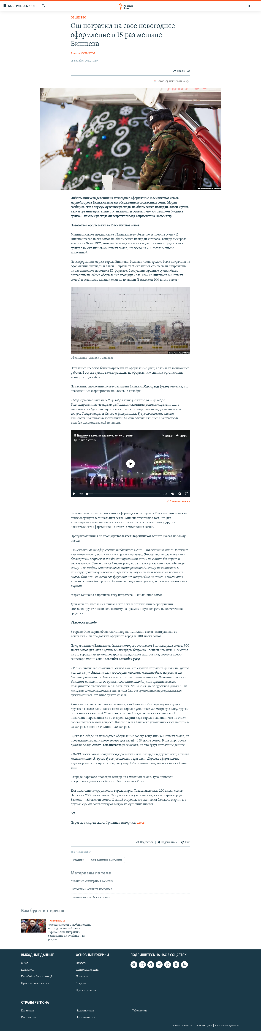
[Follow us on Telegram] (159, 964)
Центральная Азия (87, 970)
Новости (81, 963)
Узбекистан (139, 1010)
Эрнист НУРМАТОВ (83, 53)
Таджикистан (85, 1010)
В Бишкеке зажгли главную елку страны (103, 435)
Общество (78, 17)
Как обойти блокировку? (36, 976)
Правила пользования (35, 983)
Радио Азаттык (86, 440)
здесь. (141, 822)
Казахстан (27, 1010)
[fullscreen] (186, 493)
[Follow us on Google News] (176, 964)
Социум (81, 983)
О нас (24, 963)
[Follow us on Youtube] (133, 964)
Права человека (86, 990)
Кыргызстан (29, 1017)
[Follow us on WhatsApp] (167, 964)
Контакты (27, 970)
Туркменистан (57, 921)
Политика (82, 976)
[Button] (181, 71)
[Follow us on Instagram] (142, 964)
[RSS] (184, 964)
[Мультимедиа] (250, 6)
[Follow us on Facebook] (150, 964)
